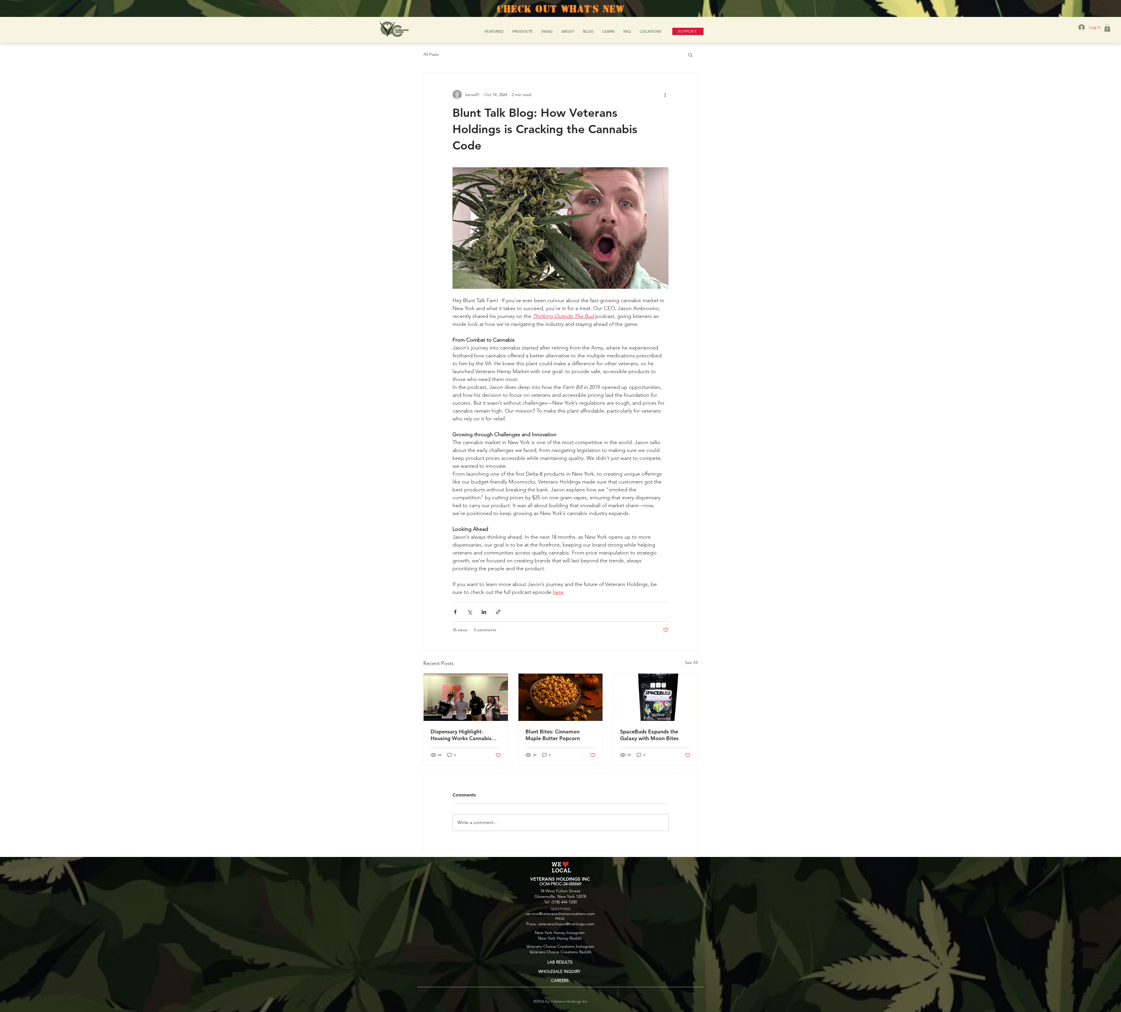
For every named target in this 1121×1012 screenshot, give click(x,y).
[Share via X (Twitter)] (469, 612)
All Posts (431, 54)
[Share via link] (498, 612)
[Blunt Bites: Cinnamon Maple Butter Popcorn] (560, 697)
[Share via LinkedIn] (484, 612)
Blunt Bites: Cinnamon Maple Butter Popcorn (552, 735)
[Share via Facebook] (455, 612)
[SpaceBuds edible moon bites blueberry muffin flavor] (655, 697)
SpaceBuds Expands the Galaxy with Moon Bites (649, 735)
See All (691, 662)
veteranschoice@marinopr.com (566, 923)
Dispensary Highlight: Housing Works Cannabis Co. (461, 735)
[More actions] (665, 94)
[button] (1107, 28)
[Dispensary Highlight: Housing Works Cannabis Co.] (466, 697)
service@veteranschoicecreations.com (560, 913)
